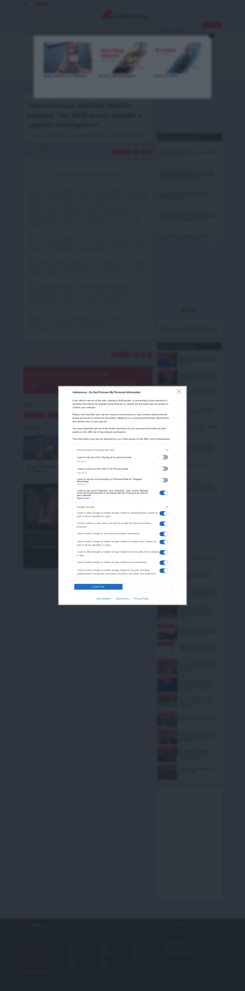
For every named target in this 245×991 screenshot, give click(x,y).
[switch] (164, 457)
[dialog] (122, 495)
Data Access (122, 598)
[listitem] (122, 450)
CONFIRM (98, 587)
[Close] (180, 392)
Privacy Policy (141, 598)
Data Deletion (103, 598)
